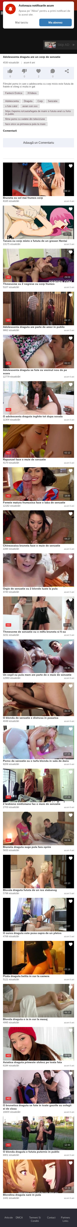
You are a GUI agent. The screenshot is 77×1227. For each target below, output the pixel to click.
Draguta (28, 101)
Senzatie (52, 101)
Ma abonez (55, 22)
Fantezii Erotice (13, 93)
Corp (40, 101)
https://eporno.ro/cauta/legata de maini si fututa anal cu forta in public (38, 112)
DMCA (19, 1217)
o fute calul (11, 106)
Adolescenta (12, 101)
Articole (8, 1217)
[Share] (67, 71)
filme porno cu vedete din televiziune (25, 119)
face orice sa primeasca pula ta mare (25, 124)
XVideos (32, 93)
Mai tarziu (21, 22)
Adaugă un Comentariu (38, 142)
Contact (51, 1217)
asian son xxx (30, 106)
